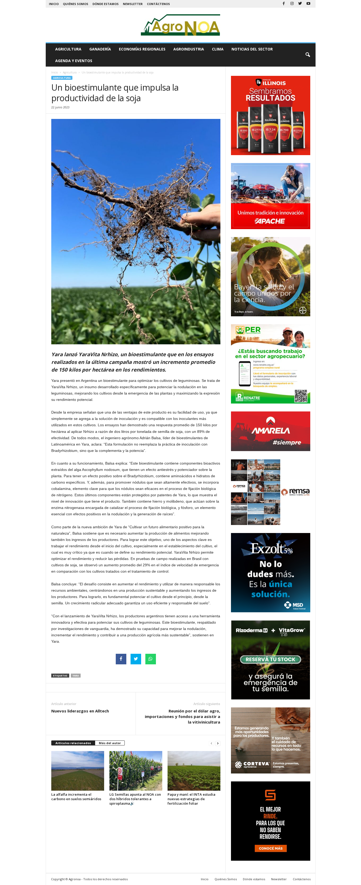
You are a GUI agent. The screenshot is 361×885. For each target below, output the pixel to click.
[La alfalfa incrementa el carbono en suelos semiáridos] (77, 771)
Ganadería (100, 49)
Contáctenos (158, 4)
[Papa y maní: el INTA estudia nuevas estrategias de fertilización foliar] (194, 771)
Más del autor (110, 743)
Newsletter (133, 4)
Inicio (54, 4)
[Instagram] (292, 4)
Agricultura (68, 49)
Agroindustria (188, 49)
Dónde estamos (105, 4)
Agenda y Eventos (73, 60)
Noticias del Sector (252, 49)
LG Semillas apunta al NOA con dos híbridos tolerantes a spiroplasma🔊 (135, 799)
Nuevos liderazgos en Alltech (80, 710)
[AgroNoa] (181, 25)
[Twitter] (300, 4)
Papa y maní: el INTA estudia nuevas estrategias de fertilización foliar (191, 799)
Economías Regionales (142, 49)
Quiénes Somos (75, 4)
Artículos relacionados (73, 743)
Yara (76, 675)
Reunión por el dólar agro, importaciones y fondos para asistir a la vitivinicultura (182, 716)
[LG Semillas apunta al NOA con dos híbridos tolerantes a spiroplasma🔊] (135, 771)
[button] (307, 55)
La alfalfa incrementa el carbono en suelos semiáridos (76, 796)
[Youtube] (308, 4)
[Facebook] (284, 4)
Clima (218, 49)
